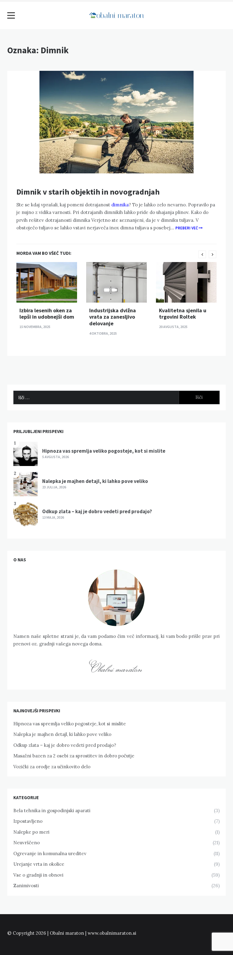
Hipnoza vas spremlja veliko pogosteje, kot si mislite (103, 451)
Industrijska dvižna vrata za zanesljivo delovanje (112, 317)
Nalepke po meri (31, 832)
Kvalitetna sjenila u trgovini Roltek (182, 313)
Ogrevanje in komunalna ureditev (49, 853)
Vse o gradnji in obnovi (38, 875)
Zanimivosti (26, 885)
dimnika (119, 205)
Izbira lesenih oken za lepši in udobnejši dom (46, 313)
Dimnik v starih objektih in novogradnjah (88, 192)
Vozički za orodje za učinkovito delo (51, 767)
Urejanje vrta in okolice (38, 864)
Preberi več (187, 228)
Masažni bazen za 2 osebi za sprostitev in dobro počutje (73, 756)
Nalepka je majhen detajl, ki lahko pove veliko (95, 481)
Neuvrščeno (26, 842)
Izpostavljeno (27, 821)
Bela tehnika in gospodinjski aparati (51, 810)
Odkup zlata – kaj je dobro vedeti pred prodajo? (97, 511)
